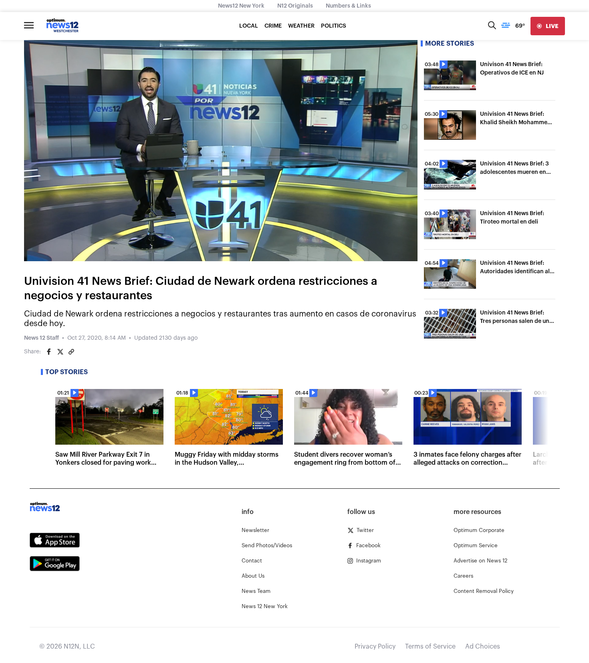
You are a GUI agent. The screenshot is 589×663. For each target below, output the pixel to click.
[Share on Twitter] (60, 352)
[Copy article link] (71, 352)
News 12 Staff (41, 338)
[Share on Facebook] (49, 352)
